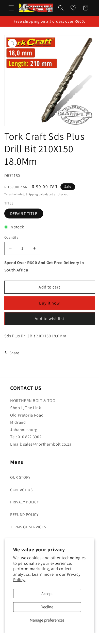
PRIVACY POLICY (24, 501)
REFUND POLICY (24, 514)
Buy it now (49, 303)
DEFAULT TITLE (23, 213)
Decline (47, 607)
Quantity (11, 237)
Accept (47, 593)
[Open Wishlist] (73, 8)
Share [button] (14, 352)
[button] (11, 8)
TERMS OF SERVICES (28, 526)
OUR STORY (20, 477)
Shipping (32, 194)
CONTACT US (21, 489)
